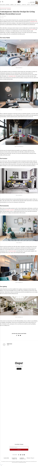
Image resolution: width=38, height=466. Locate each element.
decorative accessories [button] (10, 209)
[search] (3, 1)
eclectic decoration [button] (12, 251)
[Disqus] (19, 399)
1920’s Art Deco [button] (32, 29)
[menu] (1, 1)
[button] (19, 2)
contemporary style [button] (33, 21)
